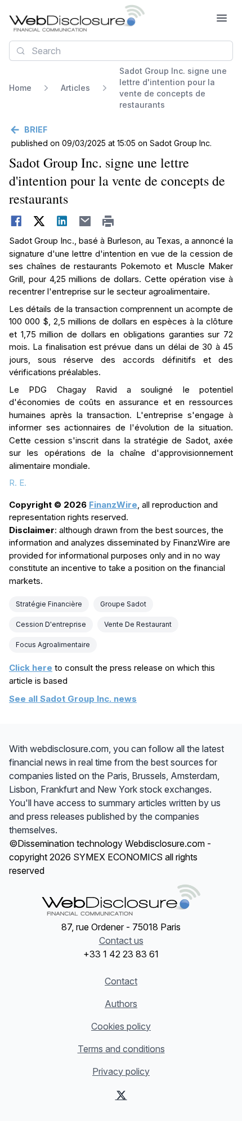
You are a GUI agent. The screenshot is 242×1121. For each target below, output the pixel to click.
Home (20, 88)
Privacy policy (121, 1071)
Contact (121, 981)
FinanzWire (113, 504)
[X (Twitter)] (121, 1095)
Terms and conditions (121, 1048)
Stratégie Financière (49, 604)
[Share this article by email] (85, 221)
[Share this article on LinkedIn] (62, 221)
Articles (75, 88)
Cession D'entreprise (51, 624)
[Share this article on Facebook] (16, 221)
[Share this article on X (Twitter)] (39, 221)
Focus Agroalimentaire (53, 644)
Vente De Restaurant (138, 624)
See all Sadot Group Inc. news (73, 698)
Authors (121, 1003)
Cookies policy (121, 1026)
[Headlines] (77, 18)
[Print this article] (108, 221)
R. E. (17, 482)
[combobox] (121, 51)
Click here (30, 667)
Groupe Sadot (123, 604)
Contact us (121, 940)
